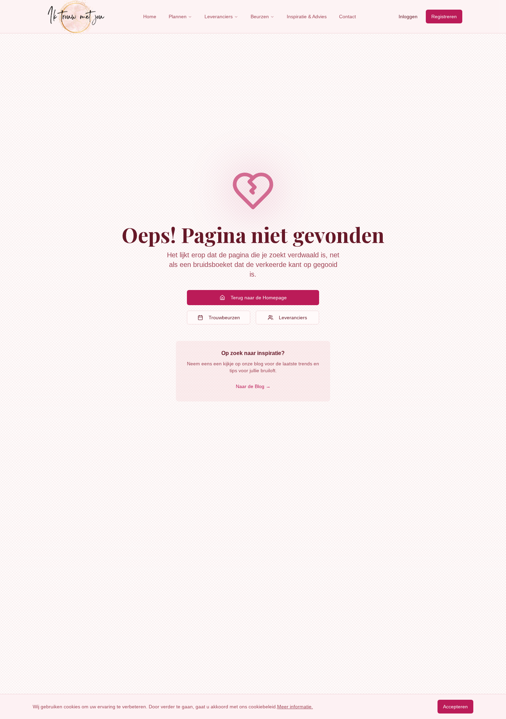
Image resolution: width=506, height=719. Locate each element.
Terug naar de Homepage (259, 297)
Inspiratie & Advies (307, 16)
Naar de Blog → (253, 386)
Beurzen (260, 16)
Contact (347, 16)
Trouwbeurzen (224, 317)
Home (149, 16)
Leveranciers (218, 16)
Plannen (178, 16)
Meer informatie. (295, 706)
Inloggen (408, 16)
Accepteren (455, 706)
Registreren (444, 16)
